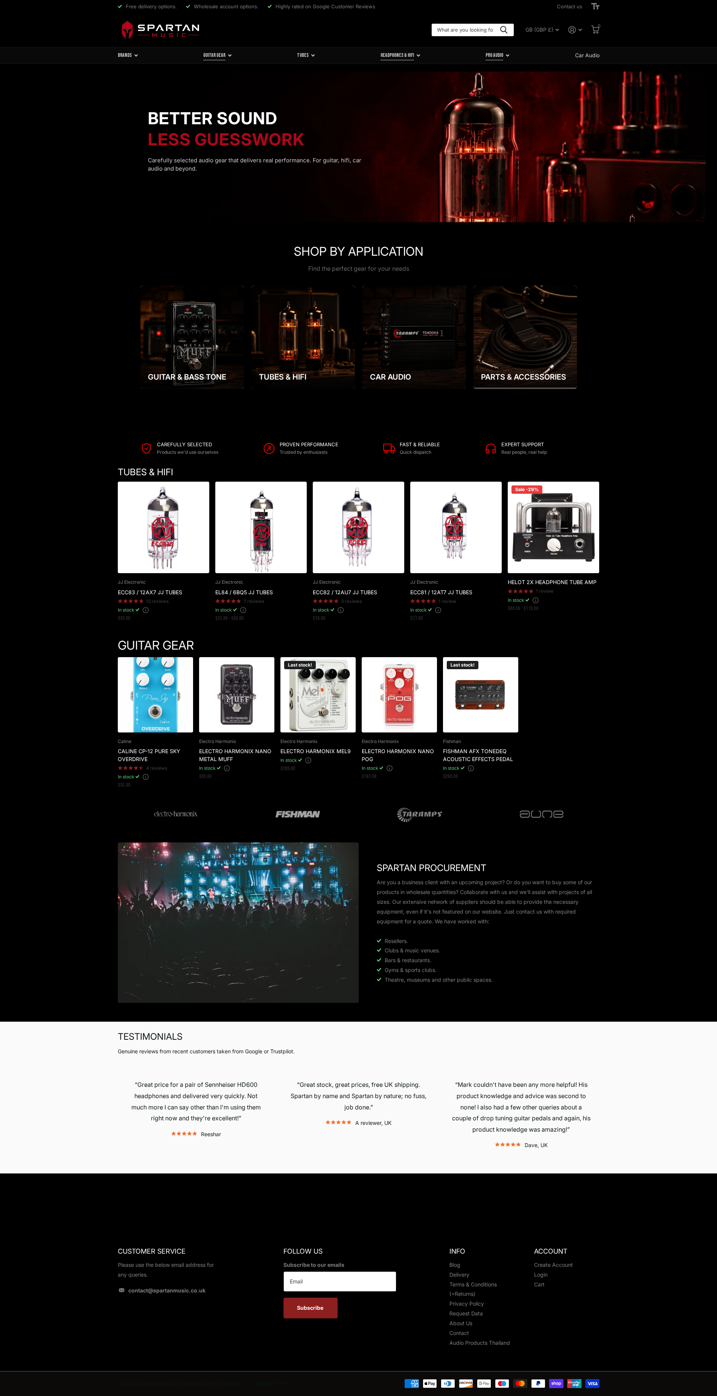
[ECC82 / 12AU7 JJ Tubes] (358, 527)
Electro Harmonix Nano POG (398, 755)
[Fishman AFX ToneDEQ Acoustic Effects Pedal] (480, 694)
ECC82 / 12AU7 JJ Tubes (345, 592)
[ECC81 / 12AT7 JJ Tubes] (456, 527)
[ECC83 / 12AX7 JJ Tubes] (163, 527)
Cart (539, 1284)
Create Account (553, 1265)
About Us (460, 1323)
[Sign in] (575, 29)
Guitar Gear (214, 55)
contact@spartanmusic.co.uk (167, 1290)
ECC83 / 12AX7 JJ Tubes (150, 592)
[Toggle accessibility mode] (595, 6)
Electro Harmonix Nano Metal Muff (235, 755)
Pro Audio (494, 55)
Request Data (466, 1313)
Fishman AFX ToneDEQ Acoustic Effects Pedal (478, 755)
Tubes (303, 55)
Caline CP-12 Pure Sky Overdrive (149, 755)
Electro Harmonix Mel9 (315, 751)
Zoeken (503, 30)
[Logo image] (176, 814)
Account (550, 1251)
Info (457, 1251)
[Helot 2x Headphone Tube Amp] (553, 527)
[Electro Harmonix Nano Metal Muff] (236, 694)
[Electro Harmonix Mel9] (318, 694)
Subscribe (310, 1307)
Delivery (459, 1274)
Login (541, 1274)
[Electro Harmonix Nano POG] (399, 694)
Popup (146, 610)
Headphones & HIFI (397, 55)
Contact (459, 1333)
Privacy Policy (466, 1303)
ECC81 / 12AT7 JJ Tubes (441, 592)
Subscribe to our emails (313, 1265)
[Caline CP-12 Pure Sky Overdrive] (155, 694)
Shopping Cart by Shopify (210, 1383)
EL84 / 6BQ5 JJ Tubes (244, 592)
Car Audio (587, 55)
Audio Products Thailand (479, 1343)
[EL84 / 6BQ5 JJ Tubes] (261, 527)
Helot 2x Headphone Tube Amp (552, 582)
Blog (454, 1265)
